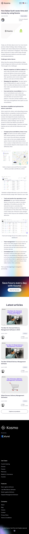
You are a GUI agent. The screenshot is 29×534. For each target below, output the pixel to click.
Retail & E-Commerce (7, 474)
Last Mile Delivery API (6, 450)
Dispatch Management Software (9, 494)
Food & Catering (5, 464)
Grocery (3, 466)
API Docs (3, 452)
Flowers (3, 469)
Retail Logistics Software (7, 492)
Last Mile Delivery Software (8, 489)
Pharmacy (3, 471)
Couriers (3, 477)
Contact (3, 512)
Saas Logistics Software (7, 487)
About (2, 505)
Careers (3, 510)
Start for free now (14, 290)
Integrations (4, 455)
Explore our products (14, 411)
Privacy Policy (4, 515)
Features (3, 447)
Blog (2, 507)
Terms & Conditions (6, 517)
